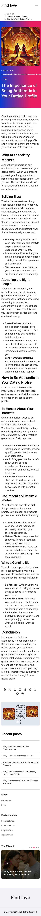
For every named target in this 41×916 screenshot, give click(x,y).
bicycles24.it (7, 830)
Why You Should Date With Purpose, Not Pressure (21, 763)
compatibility (24, 74)
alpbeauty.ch (7, 835)
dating (32, 74)
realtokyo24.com (9, 825)
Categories (6, 800)
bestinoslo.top (7, 821)
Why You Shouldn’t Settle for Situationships (16, 748)
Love (3, 805)
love (5, 79)
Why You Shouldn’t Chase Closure (18, 756)
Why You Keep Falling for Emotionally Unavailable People (19, 772)
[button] (36, 864)
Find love (9, 5)
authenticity (8, 74)
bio (16, 74)
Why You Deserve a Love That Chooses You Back (20, 782)
